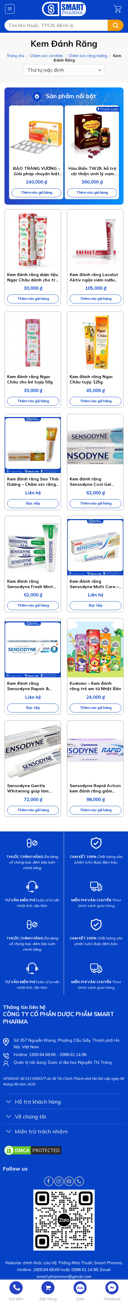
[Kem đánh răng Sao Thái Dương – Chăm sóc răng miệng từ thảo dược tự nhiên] (33, 445)
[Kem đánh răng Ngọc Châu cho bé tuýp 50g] (33, 343)
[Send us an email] (69, 1181)
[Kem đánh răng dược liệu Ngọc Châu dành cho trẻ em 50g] (33, 240)
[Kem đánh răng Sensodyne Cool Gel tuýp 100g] (95, 445)
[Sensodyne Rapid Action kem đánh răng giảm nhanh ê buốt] (95, 752)
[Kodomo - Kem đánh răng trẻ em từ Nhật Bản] (95, 649)
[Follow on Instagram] (58, 1181)
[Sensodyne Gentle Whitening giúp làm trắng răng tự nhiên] (33, 752)
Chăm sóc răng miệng (87, 55)
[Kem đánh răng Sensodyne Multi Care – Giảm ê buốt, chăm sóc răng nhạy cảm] (95, 547)
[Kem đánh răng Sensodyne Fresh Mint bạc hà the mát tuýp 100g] (33, 547)
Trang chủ (15, 55)
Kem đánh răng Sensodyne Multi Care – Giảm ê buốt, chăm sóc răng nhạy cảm (94, 584)
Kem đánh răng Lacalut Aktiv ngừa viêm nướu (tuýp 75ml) (94, 277)
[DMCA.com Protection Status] (33, 1150)
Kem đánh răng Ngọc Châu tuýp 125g (91, 379)
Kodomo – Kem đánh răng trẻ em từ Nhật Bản (95, 686)
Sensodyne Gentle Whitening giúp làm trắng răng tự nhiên (28, 788)
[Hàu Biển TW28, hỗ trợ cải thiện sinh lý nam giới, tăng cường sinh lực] (92, 135)
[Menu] (10, 9)
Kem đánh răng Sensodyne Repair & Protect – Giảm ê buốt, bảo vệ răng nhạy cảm (30, 686)
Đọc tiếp (33, 503)
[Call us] (79, 1181)
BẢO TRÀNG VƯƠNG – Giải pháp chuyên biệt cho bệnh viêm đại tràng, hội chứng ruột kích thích (36, 171)
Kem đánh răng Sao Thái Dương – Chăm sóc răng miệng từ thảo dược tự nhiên (33, 481)
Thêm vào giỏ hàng (36, 192)
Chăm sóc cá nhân (46, 55)
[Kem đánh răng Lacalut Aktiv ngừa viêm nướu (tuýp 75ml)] (95, 240)
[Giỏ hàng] (119, 9)
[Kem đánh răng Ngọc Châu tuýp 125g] (95, 343)
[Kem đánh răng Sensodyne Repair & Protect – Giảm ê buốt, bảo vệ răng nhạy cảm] (33, 649)
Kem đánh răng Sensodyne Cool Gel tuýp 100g (90, 481)
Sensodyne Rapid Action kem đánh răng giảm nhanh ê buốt (95, 788)
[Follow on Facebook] (48, 1181)
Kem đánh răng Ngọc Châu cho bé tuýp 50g (30, 379)
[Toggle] (9, 1102)
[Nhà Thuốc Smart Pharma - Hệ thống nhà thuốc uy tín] (64, 9)
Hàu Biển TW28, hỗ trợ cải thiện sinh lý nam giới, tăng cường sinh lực (92, 171)
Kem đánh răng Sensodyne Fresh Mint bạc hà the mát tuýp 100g (30, 584)
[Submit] (116, 25)
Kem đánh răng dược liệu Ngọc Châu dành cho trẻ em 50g (32, 277)
